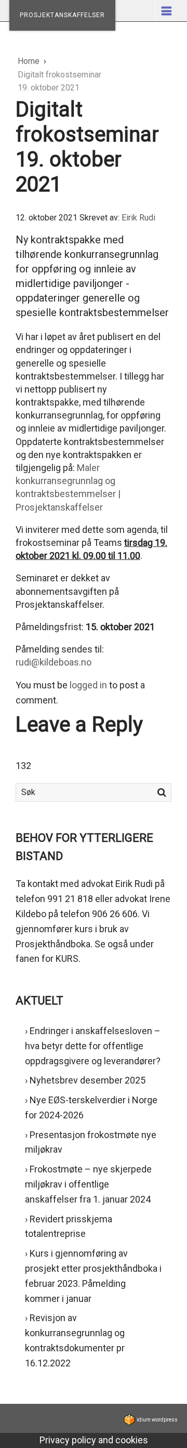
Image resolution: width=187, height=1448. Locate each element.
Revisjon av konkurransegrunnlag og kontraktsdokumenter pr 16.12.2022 (75, 1340)
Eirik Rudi (138, 218)
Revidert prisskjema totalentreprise (68, 1227)
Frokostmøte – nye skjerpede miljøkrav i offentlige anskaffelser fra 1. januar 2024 (88, 1184)
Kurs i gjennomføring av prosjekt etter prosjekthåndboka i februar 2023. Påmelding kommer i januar (93, 1275)
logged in (88, 685)
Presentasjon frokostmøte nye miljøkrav (90, 1142)
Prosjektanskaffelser (62, 15)
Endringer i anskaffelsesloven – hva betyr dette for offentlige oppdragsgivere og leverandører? (93, 1045)
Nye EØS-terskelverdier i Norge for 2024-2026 (91, 1107)
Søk (161, 792)
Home (30, 61)
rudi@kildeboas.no (53, 662)
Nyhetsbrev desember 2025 (87, 1080)
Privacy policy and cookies (93, 1439)
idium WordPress (157, 1420)
